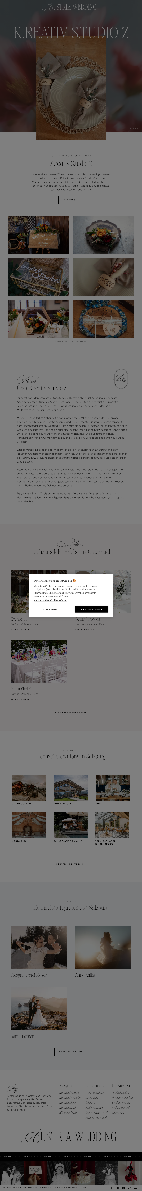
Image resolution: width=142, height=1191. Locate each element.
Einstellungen (50, 609)
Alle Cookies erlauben (91, 609)
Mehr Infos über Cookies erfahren (50, 600)
